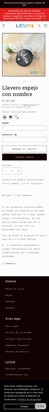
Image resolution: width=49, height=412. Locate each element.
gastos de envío (30, 105)
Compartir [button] (10, 263)
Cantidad (6, 165)
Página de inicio (14, 289)
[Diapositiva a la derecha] (31, 82)
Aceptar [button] (24, 406)
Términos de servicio (17, 351)
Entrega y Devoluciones (18, 339)
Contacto (10, 308)
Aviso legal (11, 326)
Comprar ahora (24, 157)
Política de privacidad (18, 332)
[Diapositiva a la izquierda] (18, 82)
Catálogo (10, 301)
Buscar (9, 295)
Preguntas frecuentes (17, 345)
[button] (3, 26)
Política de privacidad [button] (29, 399)
